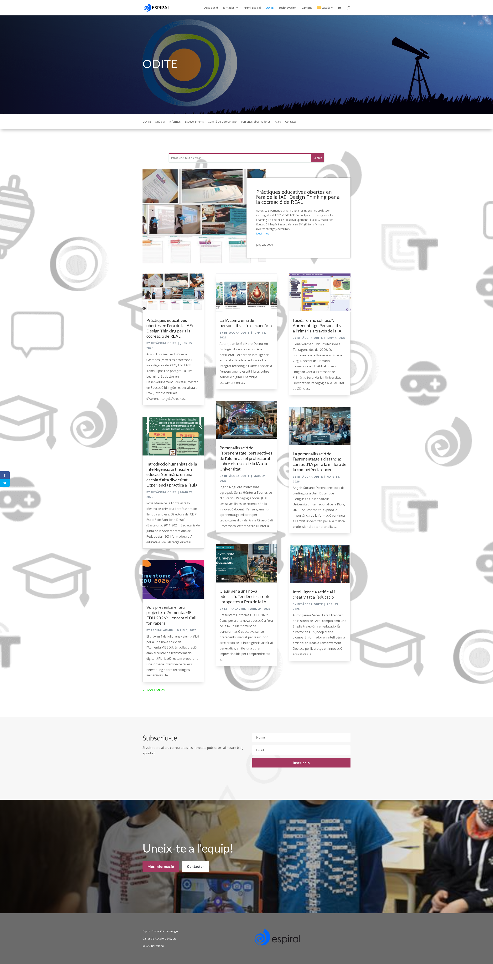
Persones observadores (256, 121)
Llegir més (262, 233)
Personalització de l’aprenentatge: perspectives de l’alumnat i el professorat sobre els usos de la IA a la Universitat (246, 458)
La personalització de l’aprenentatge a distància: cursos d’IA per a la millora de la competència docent (319, 461)
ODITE (270, 7)
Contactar (195, 866)
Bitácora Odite (164, 343)
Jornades (229, 7)
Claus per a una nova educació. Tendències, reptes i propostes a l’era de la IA (246, 596)
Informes (175, 121)
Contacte (291, 121)
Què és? (160, 121)
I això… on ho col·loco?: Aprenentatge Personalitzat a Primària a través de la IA (318, 325)
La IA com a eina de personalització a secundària (246, 323)
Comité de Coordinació (222, 121)
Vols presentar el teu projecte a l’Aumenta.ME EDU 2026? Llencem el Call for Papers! (171, 615)
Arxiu (278, 121)
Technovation (288, 7)
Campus (307, 7)
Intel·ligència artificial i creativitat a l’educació (314, 594)
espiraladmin (162, 630)
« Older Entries (154, 690)
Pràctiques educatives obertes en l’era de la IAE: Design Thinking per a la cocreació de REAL (298, 196)
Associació (211, 7)
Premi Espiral (252, 7)
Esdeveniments (194, 121)
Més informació (161, 866)
